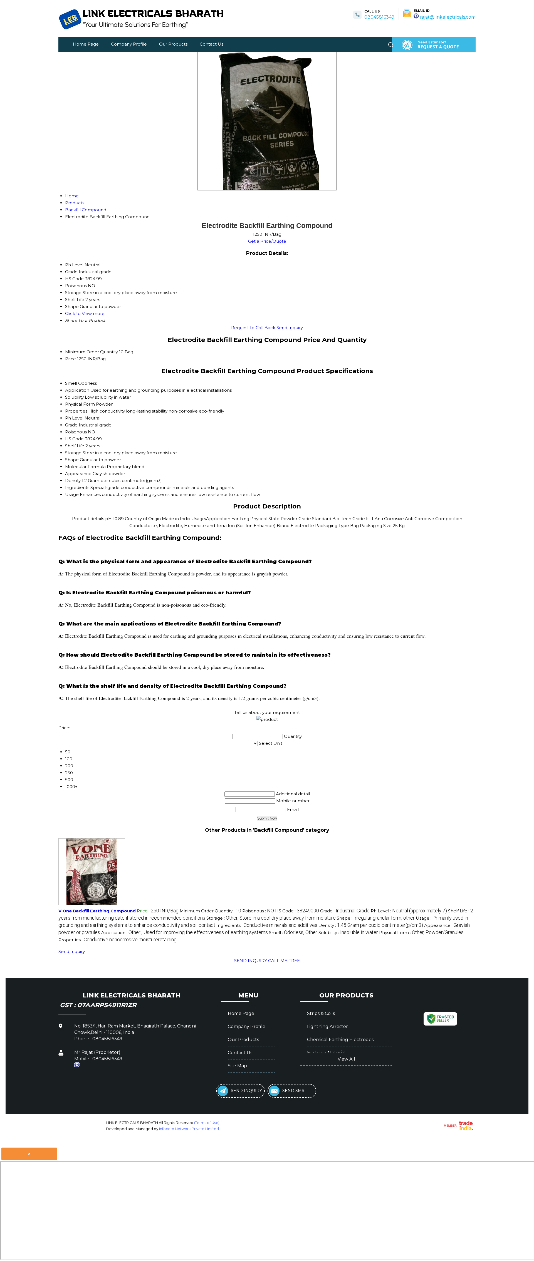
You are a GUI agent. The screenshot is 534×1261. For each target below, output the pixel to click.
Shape (72, 459)
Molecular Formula (85, 466)
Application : (184, 932)
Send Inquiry (289, 327)
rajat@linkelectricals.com (448, 17)
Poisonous (76, 432)
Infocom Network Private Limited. (189, 1128)
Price (70, 358)
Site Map (237, 1065)
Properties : (117, 939)
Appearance (78, 473)
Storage (73, 452)
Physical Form (80, 404)
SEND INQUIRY (250, 960)
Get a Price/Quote (267, 241)
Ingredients (77, 487)
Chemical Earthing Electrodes (340, 1039)
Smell (71, 383)
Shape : (376, 918)
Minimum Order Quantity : (210, 911)
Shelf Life (74, 445)
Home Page (86, 44)
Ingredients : (266, 925)
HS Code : (297, 911)
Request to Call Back (253, 327)
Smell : (293, 932)
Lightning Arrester (327, 1026)
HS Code (74, 438)
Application (77, 390)
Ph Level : (409, 911)
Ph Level (74, 418)
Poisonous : (258, 911)
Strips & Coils (321, 1013)
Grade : (345, 911)
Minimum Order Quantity (91, 351)
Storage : (271, 918)
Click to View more (85, 313)
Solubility (74, 397)
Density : (370, 925)
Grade (71, 425)
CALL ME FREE (284, 960)
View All (346, 1059)
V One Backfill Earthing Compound (97, 911)
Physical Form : (421, 932)
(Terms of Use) (206, 1122)
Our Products (173, 44)
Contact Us (211, 44)
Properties (76, 411)
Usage (72, 494)
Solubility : (348, 932)
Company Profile (129, 44)
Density (73, 480)
